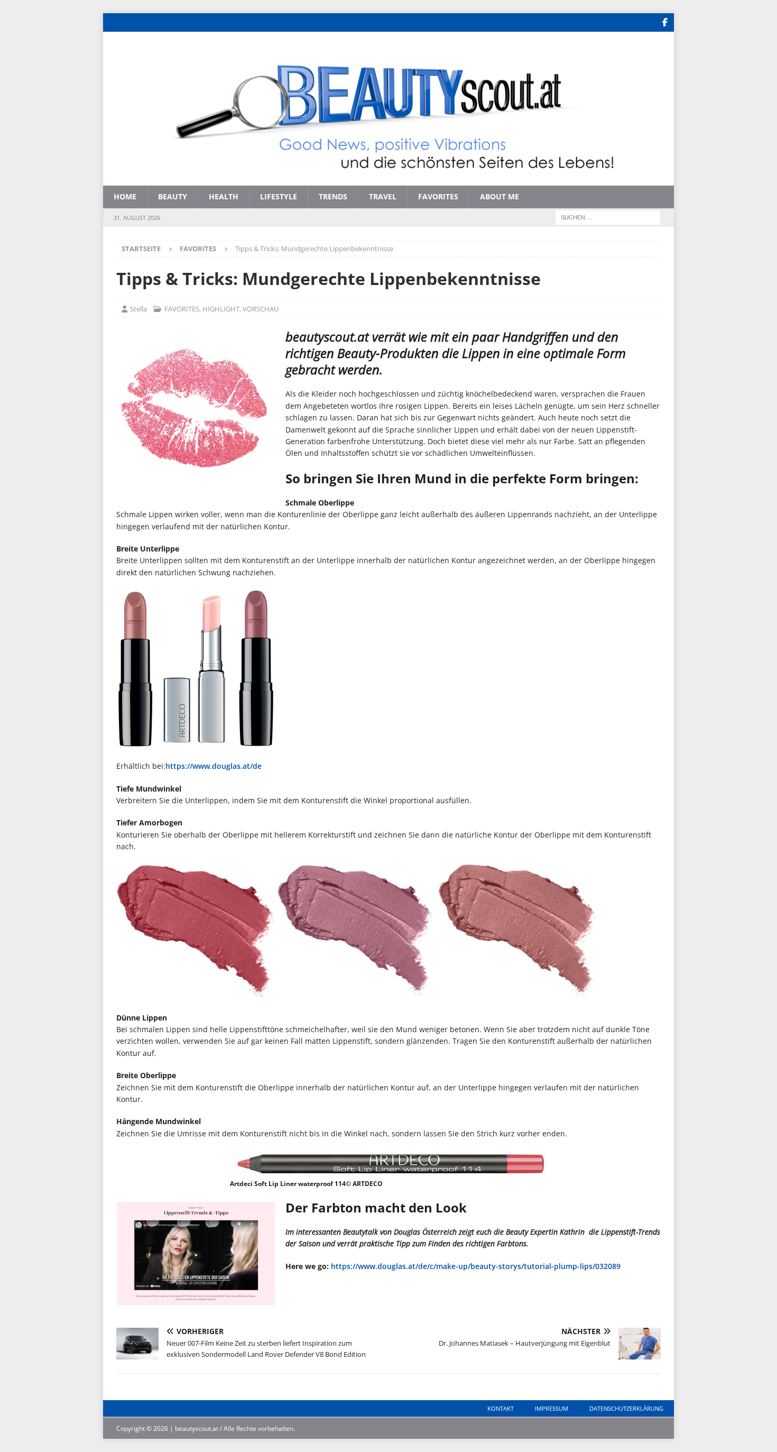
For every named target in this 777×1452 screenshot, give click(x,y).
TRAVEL (382, 196)
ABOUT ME (499, 196)
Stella (138, 309)
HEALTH (223, 196)
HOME (125, 196)
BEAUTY (172, 196)
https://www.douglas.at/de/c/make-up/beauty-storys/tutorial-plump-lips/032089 (476, 1266)
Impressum (551, 1408)
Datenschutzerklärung (626, 1408)
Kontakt (500, 1408)
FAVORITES (438, 196)
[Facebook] (664, 22)
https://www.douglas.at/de (213, 766)
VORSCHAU (261, 309)
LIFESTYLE (278, 196)
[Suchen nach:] (608, 217)
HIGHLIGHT (220, 309)
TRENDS (333, 196)
